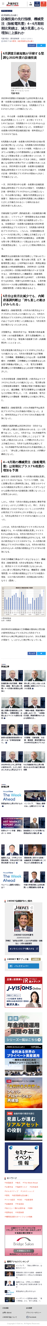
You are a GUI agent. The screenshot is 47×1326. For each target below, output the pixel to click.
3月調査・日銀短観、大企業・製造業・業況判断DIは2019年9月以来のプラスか (34, 740)
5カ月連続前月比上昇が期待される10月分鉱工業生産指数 (34, 767)
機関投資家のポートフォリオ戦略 (19, 1217)
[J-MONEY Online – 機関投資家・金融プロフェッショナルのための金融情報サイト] (9, 5)
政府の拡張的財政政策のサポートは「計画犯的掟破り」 (11, 740)
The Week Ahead (31, 1183)
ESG (20, 1200)
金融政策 (9, 1204)
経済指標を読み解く (26, 41)
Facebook (32, 1317)
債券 (31, 1208)
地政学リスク (22, 1187)
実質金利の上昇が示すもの (11, 803)
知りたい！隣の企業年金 (15, 1208)
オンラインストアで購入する (22, 949)
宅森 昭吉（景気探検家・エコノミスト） (17, 39)
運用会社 (9, 1212)
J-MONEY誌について (10, 1317)
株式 (18, 1183)
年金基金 (20, 1204)
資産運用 (29, 1200)
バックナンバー (22, 966)
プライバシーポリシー (33, 1312)
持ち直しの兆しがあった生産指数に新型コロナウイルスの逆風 (34, 685)
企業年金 (9, 1187)
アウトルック (7, 11)
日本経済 (34, 1187)
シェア (32, 45)
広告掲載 (6, 1308)
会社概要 (29, 1308)
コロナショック (28, 1191)
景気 (14, 41)
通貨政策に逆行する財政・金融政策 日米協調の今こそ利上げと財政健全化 (35, 860)
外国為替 (20, 1212)
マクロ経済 (10, 1200)
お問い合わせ (7, 1312)
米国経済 (9, 1183)
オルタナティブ (12, 1191)
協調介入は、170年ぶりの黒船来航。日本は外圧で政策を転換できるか (11, 860)
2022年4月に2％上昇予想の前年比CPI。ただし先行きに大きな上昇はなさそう (11, 767)
